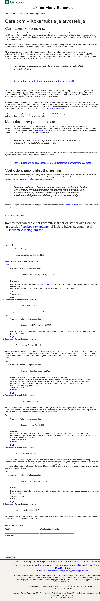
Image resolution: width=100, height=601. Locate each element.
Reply (7, 265)
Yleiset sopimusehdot (54, 571)
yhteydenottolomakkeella (74, 205)
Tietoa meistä (23, 561)
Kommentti (10, 536)
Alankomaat (70, 565)
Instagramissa (33, 230)
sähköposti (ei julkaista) (49, 529)
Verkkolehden (33, 177)
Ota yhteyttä (50, 561)
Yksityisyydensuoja (71, 571)
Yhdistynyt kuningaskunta (40, 565)
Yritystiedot (37, 561)
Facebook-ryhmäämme (36, 226)
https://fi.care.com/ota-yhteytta (22, 386)
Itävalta (58, 568)
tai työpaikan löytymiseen (55, 108)
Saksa (81, 565)
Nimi (7, 529)
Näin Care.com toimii (69, 561)
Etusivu (8, 14)
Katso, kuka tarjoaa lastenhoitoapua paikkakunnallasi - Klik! (44, 81)
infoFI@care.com (46, 284)
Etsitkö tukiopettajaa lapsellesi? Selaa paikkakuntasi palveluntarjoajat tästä (52, 163)
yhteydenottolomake (44, 130)
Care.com (25, 371)
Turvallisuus (88, 561)
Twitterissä (12, 230)
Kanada (59, 565)
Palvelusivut (47, 177)
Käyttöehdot (40, 571)
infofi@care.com (49, 331)
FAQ (14, 14)
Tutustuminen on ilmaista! (15, 216)
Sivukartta (84, 571)
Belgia (89, 565)
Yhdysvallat (19, 565)
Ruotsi (67, 568)
